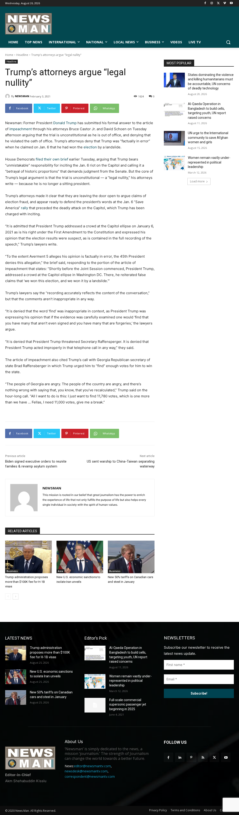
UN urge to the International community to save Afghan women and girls (208, 137)
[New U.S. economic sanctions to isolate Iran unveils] (79, 557)
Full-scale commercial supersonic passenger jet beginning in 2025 (127, 704)
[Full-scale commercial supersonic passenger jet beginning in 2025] (94, 705)
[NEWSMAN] (8, 96)
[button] (228, 42)
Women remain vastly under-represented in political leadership (209, 162)
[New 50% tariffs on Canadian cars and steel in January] (131, 557)
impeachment (20, 129)
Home (9, 55)
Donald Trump (65, 123)
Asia (60, 571)
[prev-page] (8, 596)
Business (12, 571)
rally (24, 208)
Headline (22, 55)
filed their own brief (52, 159)
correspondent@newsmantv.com (90, 776)
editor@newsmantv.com (92, 766)
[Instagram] (211, 3)
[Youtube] (231, 3)
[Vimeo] (224, 3)
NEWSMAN (22, 96)
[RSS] (202, 757)
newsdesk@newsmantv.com (86, 771)
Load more (197, 181)
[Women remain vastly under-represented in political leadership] (174, 163)
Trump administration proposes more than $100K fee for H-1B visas (26, 581)
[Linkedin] (179, 757)
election (90, 147)
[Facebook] (205, 3)
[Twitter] (218, 3)
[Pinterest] (191, 757)
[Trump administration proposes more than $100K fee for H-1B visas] (28, 557)
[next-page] (15, 596)
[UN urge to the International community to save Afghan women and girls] (174, 138)
